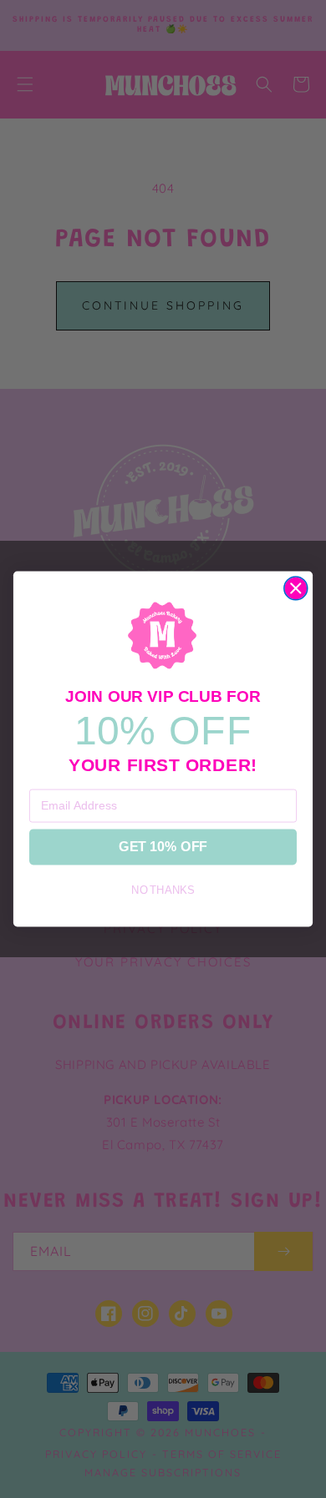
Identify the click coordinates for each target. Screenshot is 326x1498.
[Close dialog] (296, 588)
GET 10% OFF (163, 847)
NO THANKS (163, 891)
